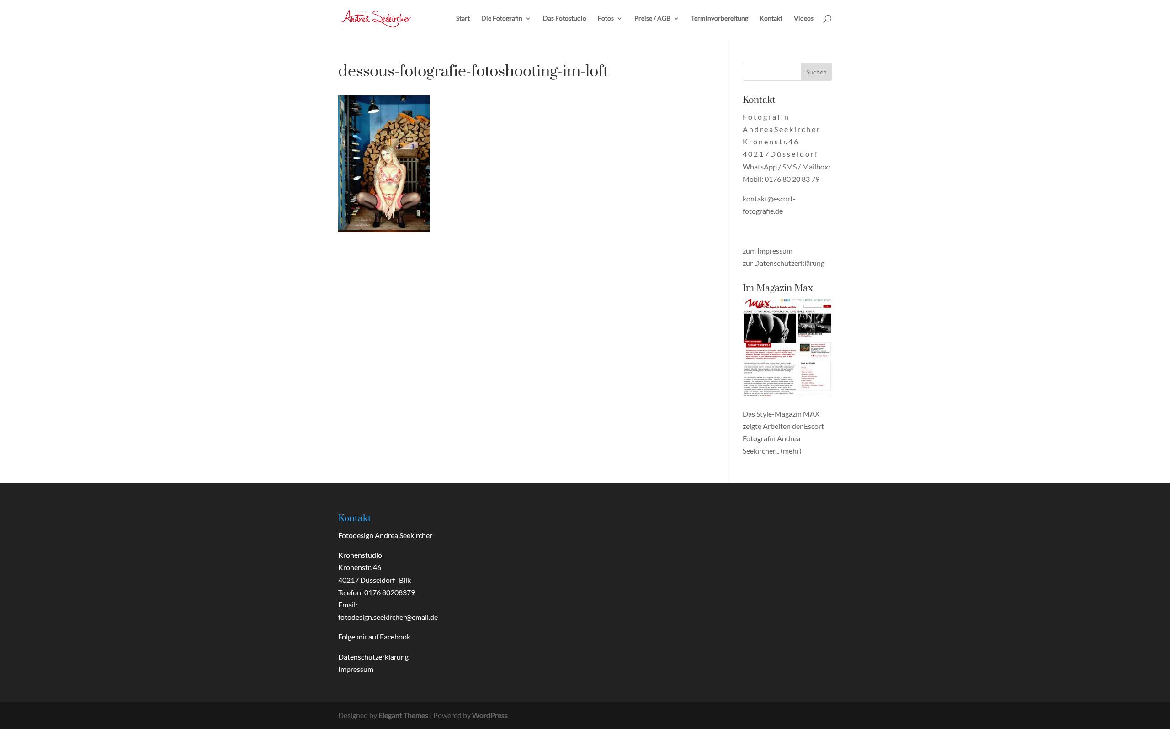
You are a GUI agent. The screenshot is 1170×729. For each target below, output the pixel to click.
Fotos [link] (606, 18)
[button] (816, 72)
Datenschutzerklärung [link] (373, 656)
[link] (376, 17)
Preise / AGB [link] (652, 18)
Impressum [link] (355, 669)
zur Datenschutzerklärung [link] (783, 263)
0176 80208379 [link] (389, 592)
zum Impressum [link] (767, 250)
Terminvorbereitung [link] (719, 18)
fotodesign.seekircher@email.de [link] (388, 617)
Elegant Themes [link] (403, 715)
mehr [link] (791, 450)
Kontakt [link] (771, 18)
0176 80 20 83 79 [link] (792, 178)
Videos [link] (804, 18)
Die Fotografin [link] (501, 18)
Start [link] (463, 18)
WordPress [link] (490, 715)
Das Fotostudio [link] (564, 18)
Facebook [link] (395, 636)
